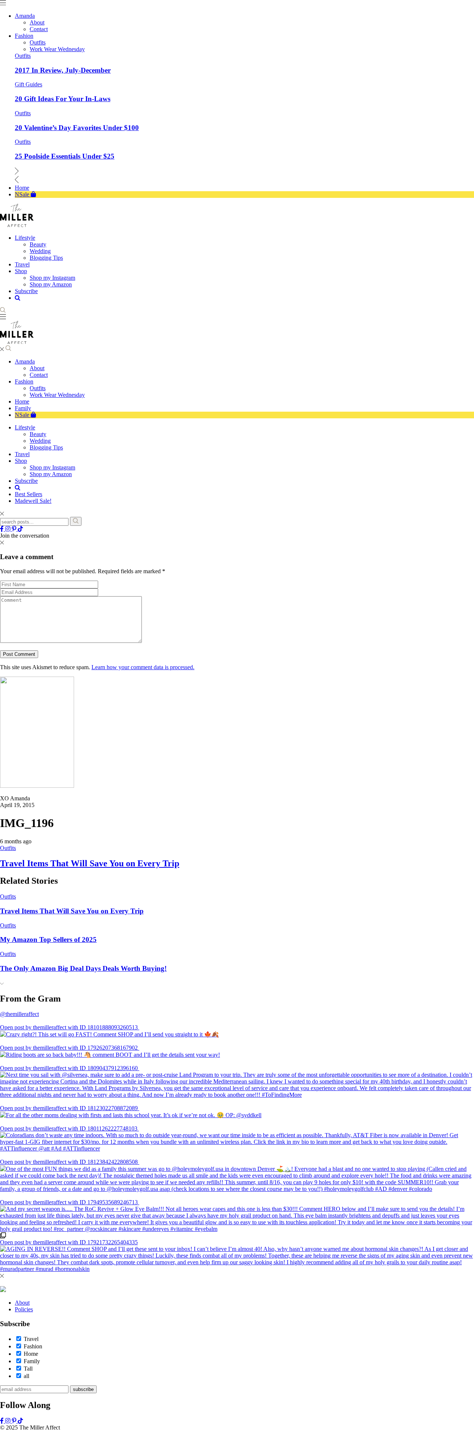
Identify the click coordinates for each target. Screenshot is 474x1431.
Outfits (23, 56)
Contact (39, 375)
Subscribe (26, 481)
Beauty (38, 434)
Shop (21, 461)
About (37, 368)
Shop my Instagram (52, 467)
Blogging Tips (46, 447)
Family (23, 408)
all (26, 1376)
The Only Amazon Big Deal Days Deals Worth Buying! (83, 968)
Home (22, 401)
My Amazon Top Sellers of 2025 (48, 939)
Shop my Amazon (51, 474)
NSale (23, 415)
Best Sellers (28, 494)
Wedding (40, 441)
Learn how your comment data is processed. (142, 667)
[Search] (75, 521)
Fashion (24, 381)
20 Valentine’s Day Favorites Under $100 (77, 128)
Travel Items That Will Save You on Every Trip (89, 863)
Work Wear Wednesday (57, 395)
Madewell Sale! (33, 501)
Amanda (25, 361)
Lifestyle (25, 427)
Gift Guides (28, 84)
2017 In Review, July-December (63, 70)
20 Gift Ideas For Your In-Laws (62, 99)
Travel (22, 454)
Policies (24, 1309)
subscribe (83, 1389)
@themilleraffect (19, 1014)
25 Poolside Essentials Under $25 (64, 156)
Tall (28, 1368)
